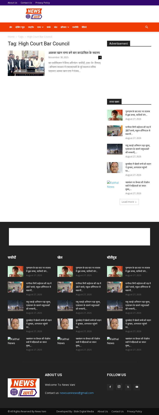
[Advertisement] (105, 14)
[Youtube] (137, 387)
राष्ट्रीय (31, 27)
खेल (55, 27)
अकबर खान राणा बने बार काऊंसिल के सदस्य (74, 53)
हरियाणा (63, 27)
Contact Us (26, 2)
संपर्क (49, 27)
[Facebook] (110, 387)
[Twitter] (128, 387)
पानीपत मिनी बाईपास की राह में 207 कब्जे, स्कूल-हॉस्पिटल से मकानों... (138, 130)
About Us (12, 2)
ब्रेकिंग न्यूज (20, 27)
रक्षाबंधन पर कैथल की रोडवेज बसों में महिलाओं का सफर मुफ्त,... (137, 186)
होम (11, 27)
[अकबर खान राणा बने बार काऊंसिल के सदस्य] (26, 63)
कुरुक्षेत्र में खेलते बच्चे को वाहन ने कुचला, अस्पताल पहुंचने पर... (138, 167)
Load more (128, 201)
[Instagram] (119, 387)
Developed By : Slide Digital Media (75, 411)
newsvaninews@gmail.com (77, 393)
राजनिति (75, 27)
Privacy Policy (42, 2)
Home (11, 36)
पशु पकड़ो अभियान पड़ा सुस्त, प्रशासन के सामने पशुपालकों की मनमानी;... (137, 149)
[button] (146, 27)
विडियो (84, 27)
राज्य (39, 27)
